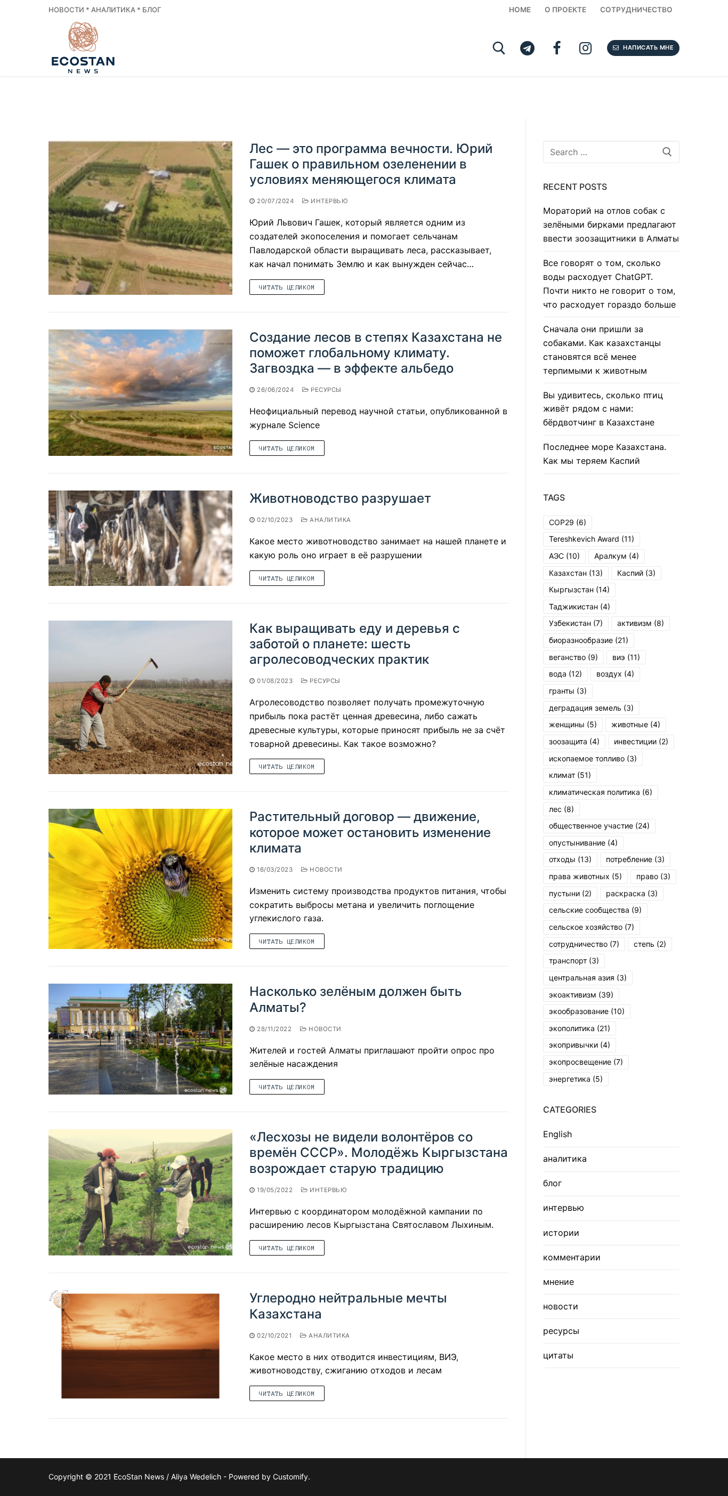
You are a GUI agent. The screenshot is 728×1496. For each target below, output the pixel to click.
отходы (570, 859)
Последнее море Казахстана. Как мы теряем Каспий (604, 453)
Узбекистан (576, 623)
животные (635, 724)
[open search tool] (499, 48)
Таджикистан (579, 606)
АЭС (564, 555)
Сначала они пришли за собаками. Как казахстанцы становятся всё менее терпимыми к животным (602, 350)
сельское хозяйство (591, 926)
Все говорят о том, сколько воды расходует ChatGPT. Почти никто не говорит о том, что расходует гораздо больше (609, 284)
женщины (573, 724)
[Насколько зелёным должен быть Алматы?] (140, 1039)
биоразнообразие (588, 640)
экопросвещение (586, 1061)
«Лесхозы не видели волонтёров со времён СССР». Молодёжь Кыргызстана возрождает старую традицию (378, 1152)
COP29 (567, 522)
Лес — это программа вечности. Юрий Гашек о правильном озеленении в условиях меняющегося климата (370, 164)
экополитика (579, 1028)
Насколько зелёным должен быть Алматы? (355, 999)
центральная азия (588, 977)
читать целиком (287, 287)
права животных (585, 876)
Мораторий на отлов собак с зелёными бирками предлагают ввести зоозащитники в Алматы (611, 224)
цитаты (558, 1355)
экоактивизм (581, 994)
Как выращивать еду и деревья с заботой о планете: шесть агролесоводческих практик (354, 644)
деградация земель (591, 707)
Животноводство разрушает (340, 498)
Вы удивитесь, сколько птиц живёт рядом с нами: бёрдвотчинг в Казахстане (603, 409)
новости (325, 869)
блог (552, 1183)
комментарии (572, 1257)
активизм (640, 623)
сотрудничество (584, 943)
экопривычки (579, 1044)
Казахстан (576, 572)
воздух (615, 673)
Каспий (636, 572)
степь (650, 943)
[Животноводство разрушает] (140, 538)
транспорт (574, 960)
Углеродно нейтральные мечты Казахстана (348, 1305)
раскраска (632, 893)
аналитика (329, 520)
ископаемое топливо (593, 758)
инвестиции (641, 741)
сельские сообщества (595, 909)
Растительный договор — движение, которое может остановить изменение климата (370, 832)
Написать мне (647, 47)
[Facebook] (557, 48)
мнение (558, 1281)
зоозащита (574, 741)
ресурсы (325, 389)
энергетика (576, 1078)
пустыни (570, 893)
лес (561, 809)
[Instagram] (585, 48)
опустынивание (583, 842)
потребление (635, 859)
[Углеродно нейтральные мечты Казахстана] (140, 1345)
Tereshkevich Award (591, 538)
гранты (568, 690)
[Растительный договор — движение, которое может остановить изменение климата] (140, 879)
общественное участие (599, 825)
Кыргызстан (579, 589)
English (557, 1134)
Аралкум (616, 555)
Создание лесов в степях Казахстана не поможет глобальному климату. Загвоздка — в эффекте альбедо (375, 352)
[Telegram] (527, 48)
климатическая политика (600, 792)
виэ (626, 657)
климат (570, 774)
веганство (573, 657)
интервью (328, 201)
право (653, 876)
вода (565, 673)
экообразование (587, 1011)
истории (561, 1232)
